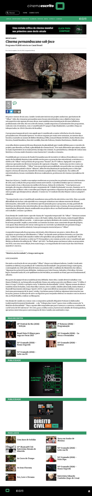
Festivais (40, 18)
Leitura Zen (9, 105)
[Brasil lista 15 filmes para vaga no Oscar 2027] (11, 334)
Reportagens (16, 18)
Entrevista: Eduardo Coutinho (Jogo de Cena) (68, 477)
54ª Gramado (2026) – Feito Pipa (67, 458)
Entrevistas (25, 18)
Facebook (80, 19)
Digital (46, 18)
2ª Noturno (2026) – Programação (66, 325)
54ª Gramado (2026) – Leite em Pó (26, 353)
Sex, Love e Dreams (25, 477)
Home (25, 12)
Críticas (8, 18)
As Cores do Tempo (25, 458)
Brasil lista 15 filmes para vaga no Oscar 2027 (28, 334)
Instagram (85, 19)
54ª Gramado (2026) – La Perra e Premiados (68, 334)
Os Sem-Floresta (24, 468)
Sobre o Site (34, 12)
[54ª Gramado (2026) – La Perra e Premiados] (51, 334)
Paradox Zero (89, 491)
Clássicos (33, 18)
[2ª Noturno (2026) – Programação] (51, 325)
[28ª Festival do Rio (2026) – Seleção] (11, 325)
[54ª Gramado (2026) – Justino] (51, 344)
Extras (51, 18)
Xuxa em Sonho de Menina (65, 440)
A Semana (59, 18)
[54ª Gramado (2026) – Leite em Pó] (11, 353)
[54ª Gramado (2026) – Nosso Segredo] (11, 344)
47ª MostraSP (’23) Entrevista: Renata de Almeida (26, 449)
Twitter (83, 19)
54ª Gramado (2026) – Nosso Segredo (26, 344)
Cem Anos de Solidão (26, 440)
